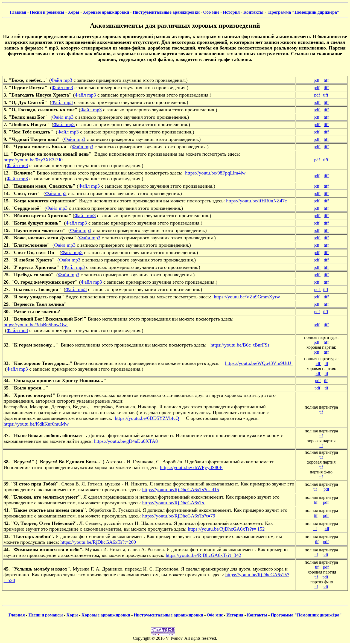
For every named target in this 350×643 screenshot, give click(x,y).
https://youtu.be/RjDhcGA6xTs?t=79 (178, 516)
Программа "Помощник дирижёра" (304, 12)
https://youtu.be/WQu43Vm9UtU (259, 363)
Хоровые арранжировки (105, 615)
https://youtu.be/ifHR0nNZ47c (256, 200)
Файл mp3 (61, 80)
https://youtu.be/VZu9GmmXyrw (247, 296)
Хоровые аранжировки (106, 12)
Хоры (73, 12)
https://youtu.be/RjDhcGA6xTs (173, 502)
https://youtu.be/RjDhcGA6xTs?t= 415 (180, 489)
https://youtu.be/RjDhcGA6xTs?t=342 (203, 555)
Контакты (254, 12)
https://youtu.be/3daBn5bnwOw (36, 324)
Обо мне (211, 12)
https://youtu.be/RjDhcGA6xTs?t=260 (98, 542)
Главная (18, 12)
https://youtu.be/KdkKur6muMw (36, 424)
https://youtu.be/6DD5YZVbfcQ (147, 418)
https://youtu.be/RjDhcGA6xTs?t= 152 (226, 529)
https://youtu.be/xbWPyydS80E (191, 467)
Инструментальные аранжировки (166, 12)
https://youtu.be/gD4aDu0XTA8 (126, 441)
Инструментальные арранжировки (168, 615)
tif (326, 363)
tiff (326, 80)
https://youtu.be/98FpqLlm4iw (216, 173)
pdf (317, 80)
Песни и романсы (47, 12)
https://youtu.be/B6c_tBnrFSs (240, 345)
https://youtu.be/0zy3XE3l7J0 (34, 159)
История (231, 12)
